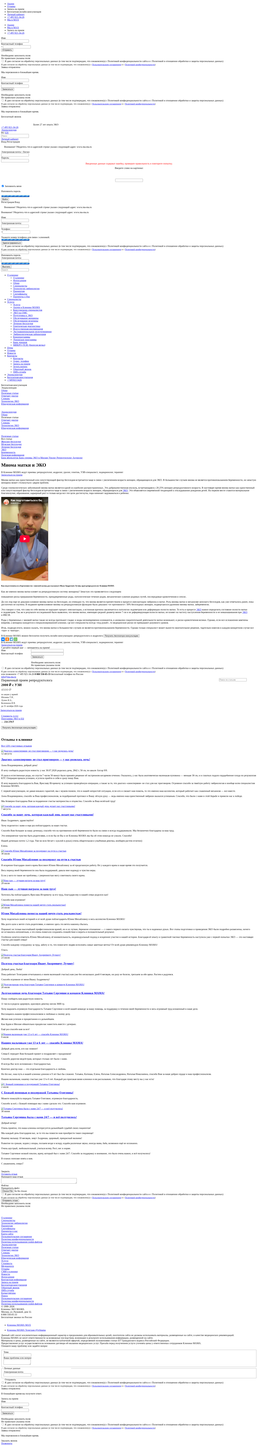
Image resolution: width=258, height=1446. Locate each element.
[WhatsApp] (15, 639)
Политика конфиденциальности (17, 1239)
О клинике (6, 1217)
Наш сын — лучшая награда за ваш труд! (28, 888)
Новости (5, 1274)
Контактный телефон (12, 44)
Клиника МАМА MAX (19, 1325)
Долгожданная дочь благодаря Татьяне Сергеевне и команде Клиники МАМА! (53, 993)
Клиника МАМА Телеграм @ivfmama (26, 1330)
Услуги (4, 1260)
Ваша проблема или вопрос (18, 1358)
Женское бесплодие (11, 441)
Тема (6, 1352)
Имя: (3, 217)
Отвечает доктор (9, 396)
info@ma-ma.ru (8, 677)
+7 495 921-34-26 (15, 17)
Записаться (7, 89)
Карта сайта (7, 1234)
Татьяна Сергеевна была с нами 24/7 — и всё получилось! (39, 1117)
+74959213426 (14, 380)
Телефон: (5, 229)
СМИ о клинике (9, 1271)
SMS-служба (7, 1290)
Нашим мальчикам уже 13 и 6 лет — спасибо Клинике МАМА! (42, 1042)
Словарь (5, 398)
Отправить (7, 50)
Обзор (4, 390)
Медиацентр (7, 1266)
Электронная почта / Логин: (15, 152)
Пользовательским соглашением (106, 64)
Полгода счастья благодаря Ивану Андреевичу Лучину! (37, 963)
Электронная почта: (11, 223)
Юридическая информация (15, 404)
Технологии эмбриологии (14, 1223)
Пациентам (7, 1226)
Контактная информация (13, 1279)
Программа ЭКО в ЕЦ (12, 718)
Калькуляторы (8, 1293)
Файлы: (5, 1185)
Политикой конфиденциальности (140, 64)
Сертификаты (8, 1228)
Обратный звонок (10, 1287)
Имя (3, 38)
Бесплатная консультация (14, 1285)
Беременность (8, 452)
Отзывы (11, 6)
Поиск (4, 1295)
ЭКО (3, 449)
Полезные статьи (10, 393)
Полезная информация (12, 455)
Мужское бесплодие (11, 444)
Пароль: (5, 157)
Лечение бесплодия (11, 447)
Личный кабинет (10, 139)
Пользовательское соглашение (16, 1236)
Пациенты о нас (9, 1231)
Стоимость (6, 1263)
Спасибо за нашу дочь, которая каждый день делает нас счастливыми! (47, 814)
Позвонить (6, 1443)
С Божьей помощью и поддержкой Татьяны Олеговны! (37, 1092)
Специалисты (8, 1220)
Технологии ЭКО (10, 401)
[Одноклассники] (7, 639)
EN (7, 132)
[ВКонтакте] (3, 639)
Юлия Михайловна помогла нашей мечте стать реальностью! (41, 913)
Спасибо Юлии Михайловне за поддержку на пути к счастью (41, 859)
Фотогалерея (7, 1277)
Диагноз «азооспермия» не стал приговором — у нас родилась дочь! (45, 759)
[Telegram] (11, 639)
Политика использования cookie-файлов (21, 1242)
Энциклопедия (8, 130)
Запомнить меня (12, 186)
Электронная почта (13, 1372)
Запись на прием (9, 1282)
